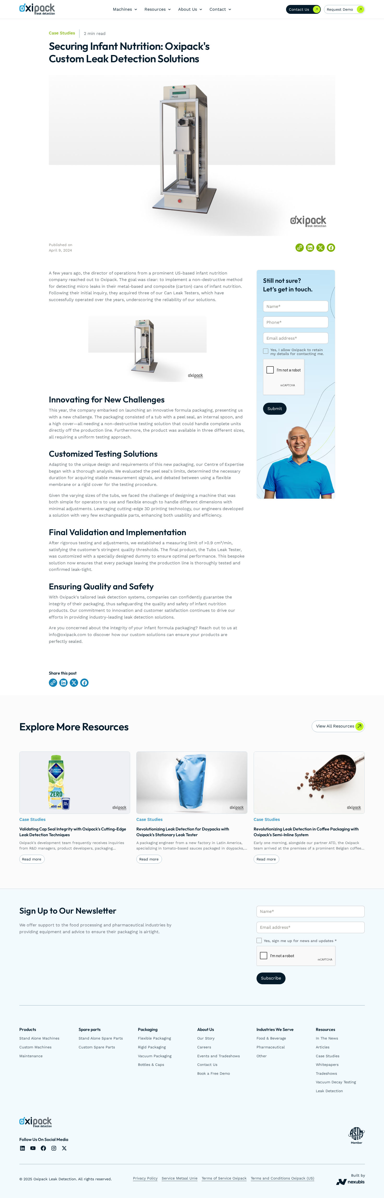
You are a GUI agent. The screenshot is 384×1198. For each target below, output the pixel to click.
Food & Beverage (271, 1038)
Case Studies (327, 1056)
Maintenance (31, 1056)
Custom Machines (35, 1047)
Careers (204, 1047)
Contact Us (207, 1064)
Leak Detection (329, 1091)
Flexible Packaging (154, 1038)
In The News (327, 1038)
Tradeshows (326, 1073)
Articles (322, 1047)
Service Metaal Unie (179, 1178)
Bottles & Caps (151, 1064)
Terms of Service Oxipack (224, 1178)
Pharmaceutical (271, 1047)
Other (262, 1056)
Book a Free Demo (213, 1073)
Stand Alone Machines (39, 1038)
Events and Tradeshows (218, 1056)
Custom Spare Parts (97, 1047)
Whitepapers (327, 1064)
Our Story (205, 1038)
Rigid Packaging (152, 1047)
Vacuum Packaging (154, 1056)
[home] (37, 9)
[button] (123, 9)
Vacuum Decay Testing (336, 1082)
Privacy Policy (145, 1178)
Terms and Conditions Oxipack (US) (282, 1178)
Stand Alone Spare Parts (101, 1038)
